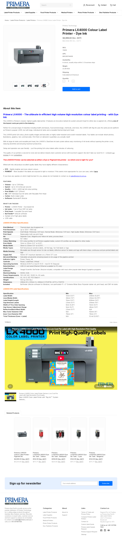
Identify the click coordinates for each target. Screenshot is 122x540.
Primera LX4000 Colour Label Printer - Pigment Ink (22, 454)
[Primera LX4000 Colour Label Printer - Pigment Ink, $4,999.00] (22, 434)
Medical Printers (67, 12)
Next (48, 84)
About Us (65, 512)
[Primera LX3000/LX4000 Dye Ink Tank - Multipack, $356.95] (60, 434)
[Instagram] (105, 530)
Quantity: (66, 78)
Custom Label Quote (87, 524)
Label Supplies (30, 12)
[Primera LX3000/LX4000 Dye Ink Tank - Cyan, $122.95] (78, 434)
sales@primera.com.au (23, 520)
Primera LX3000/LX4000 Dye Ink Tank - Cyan (78, 454)
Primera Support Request (89, 531)
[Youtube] (109, 530)
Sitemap (83, 534)
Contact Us (84, 521)
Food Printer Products (48, 12)
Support (64, 515)
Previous (10, 84)
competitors (18, 155)
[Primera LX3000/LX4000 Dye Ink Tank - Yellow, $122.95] (41, 434)
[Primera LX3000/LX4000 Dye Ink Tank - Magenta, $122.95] (97, 434)
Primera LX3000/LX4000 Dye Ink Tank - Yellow (41, 454)
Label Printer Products (12, 12)
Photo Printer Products (86, 12)
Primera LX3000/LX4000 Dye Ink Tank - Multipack (60, 454)
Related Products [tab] (13, 413)
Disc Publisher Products (107, 12)
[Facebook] (101, 530)
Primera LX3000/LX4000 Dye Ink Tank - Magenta (97, 454)
